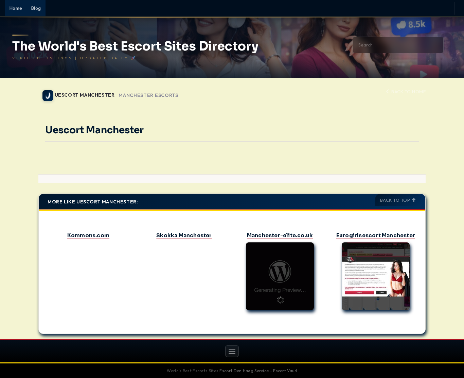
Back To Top (395, 200)
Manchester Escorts (148, 95)
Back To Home (408, 91)
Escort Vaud (285, 370)
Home (16, 8)
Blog (36, 8)
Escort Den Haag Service (244, 370)
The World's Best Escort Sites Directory (135, 46)
